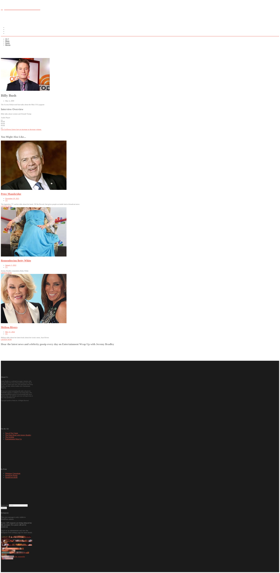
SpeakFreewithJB (11, 477)
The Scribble (9, 437)
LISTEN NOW (77, 349)
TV (6, 39)
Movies (9, 33)
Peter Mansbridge (11, 193)
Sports (7, 43)
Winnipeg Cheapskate (12, 473)
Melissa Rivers (9, 327)
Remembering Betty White (16, 260)
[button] (6, 206)
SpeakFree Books (11, 475)
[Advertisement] (40, 53)
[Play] (2, 120)
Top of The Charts (11, 433)
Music (7, 41)
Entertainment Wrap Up (13, 439)
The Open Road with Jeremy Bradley (18, 435)
